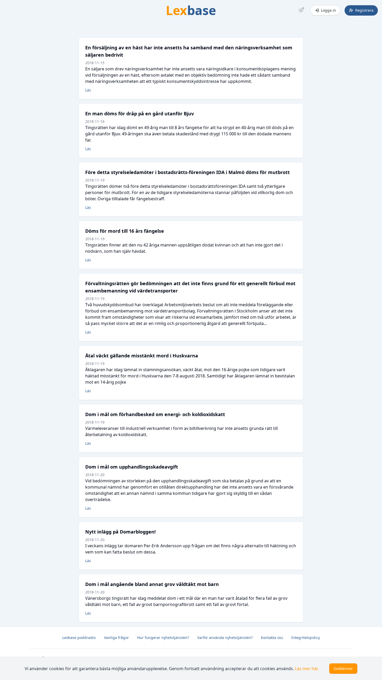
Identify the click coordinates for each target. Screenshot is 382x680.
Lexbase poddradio (79, 637)
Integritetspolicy (305, 637)
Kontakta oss (272, 637)
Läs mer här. (307, 668)
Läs (88, 90)
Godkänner (343, 668)
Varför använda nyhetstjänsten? (225, 637)
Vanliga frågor (116, 637)
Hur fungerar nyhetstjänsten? (163, 637)
